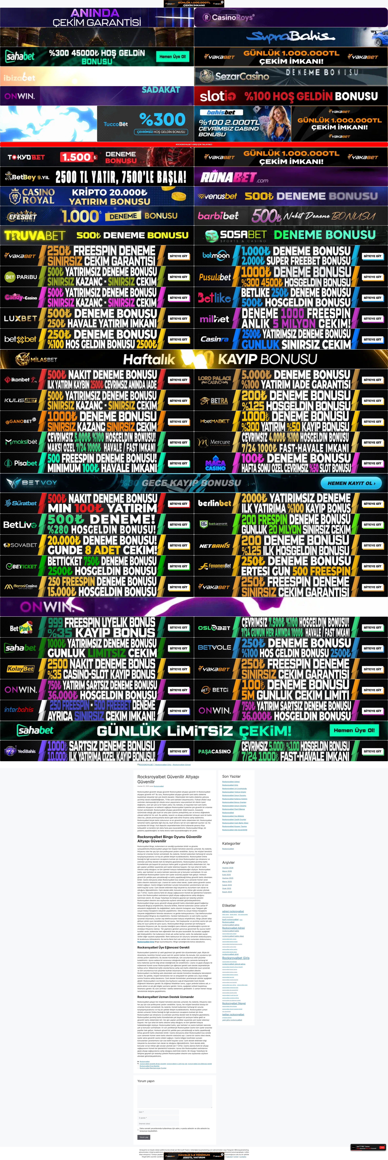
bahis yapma (225, 914)
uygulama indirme (226, 1017)
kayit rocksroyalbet (230, 919)
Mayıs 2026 (227, 871)
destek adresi (233, 914)
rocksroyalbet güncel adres (233, 964)
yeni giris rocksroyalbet (232, 1020)
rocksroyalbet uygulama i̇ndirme (230, 998)
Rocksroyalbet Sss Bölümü (233, 816)
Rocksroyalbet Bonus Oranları (234, 802)
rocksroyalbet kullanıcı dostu (229, 972)
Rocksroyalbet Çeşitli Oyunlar (234, 820)
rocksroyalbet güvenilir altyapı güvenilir (153, 1064)
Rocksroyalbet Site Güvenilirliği (234, 830)
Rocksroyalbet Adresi (231, 782)
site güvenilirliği (226, 1011)
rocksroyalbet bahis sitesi (233, 936)
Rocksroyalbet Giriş (230, 785)
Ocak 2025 (226, 888)
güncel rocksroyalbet (227, 917)
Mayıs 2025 (227, 882)
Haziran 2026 (227, 868)
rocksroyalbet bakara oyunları (230, 941)
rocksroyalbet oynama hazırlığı (230, 979)
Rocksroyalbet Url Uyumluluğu (234, 789)
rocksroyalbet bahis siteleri (229, 933)
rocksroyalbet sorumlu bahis (229, 992)
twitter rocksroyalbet (233, 1014)
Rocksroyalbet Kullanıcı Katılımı (234, 799)
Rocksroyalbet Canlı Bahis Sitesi (235, 823)
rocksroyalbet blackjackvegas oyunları (232, 944)
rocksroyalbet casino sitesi (229, 946)
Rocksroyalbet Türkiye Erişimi (234, 792)
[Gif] (194, 359)
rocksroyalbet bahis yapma (229, 939)
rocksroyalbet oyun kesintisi (229, 982)
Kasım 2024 (227, 892)
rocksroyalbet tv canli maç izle (177, 1064)
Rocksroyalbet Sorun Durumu (234, 795)
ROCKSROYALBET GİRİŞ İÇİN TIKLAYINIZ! (194, 144)
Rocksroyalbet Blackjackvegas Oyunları (153, 1068)
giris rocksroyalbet (243, 914)
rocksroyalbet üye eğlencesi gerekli (200, 1064)
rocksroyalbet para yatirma (229, 985)
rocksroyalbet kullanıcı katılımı (230, 974)
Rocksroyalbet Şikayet (234, 1003)
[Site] (97, 255)
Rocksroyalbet (145, 1061)
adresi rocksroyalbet (233, 911)
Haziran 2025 (227, 878)
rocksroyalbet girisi (230, 954)
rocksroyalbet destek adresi (229, 952)
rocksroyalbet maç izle (228, 977)
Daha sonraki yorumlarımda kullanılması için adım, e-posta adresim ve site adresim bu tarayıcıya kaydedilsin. (175, 1129)
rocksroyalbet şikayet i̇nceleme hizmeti (232, 1009)
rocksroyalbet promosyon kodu (230, 987)
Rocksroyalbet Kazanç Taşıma (234, 826)
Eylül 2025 (226, 875)
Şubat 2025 (227, 885)
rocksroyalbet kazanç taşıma (229, 969)
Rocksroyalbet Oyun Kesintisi (149, 1066)
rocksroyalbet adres (230, 925)
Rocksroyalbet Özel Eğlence (233, 809)
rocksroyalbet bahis (230, 931)
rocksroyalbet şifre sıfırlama (229, 1006)
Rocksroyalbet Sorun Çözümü (234, 806)
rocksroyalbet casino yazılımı (229, 949)
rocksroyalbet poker (242, 985)
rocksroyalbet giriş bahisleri (229, 961)
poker (241, 919)
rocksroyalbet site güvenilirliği (230, 990)
